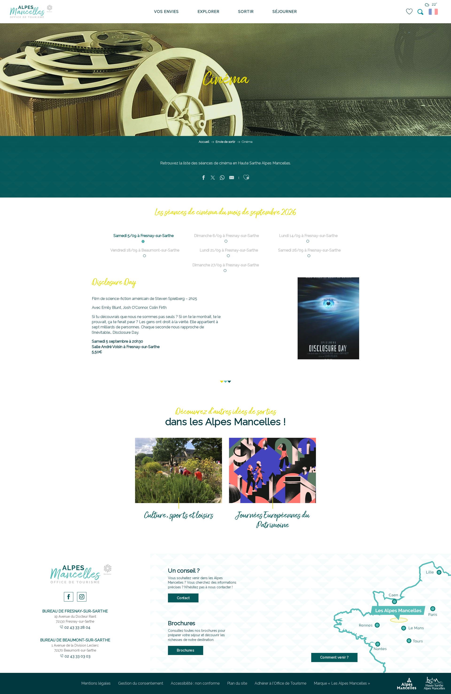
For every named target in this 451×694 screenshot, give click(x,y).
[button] (420, 12)
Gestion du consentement (140, 683)
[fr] (434, 12)
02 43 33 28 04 (77, 627)
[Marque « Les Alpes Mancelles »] (406, 683)
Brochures (185, 650)
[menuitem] (31, 12)
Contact (183, 598)
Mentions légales (96, 683)
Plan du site (237, 683)
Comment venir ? (334, 657)
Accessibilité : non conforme (195, 683)
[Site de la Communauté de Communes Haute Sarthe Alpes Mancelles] (434, 683)
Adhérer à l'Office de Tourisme (280, 683)
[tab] (143, 235)
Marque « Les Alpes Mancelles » (342, 683)
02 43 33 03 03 (77, 656)
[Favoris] (410, 12)
